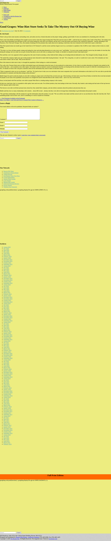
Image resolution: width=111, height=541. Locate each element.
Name (2, 122)
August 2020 (7, 359)
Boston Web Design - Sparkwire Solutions (27, 537)
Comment (3, 119)
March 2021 (6, 349)
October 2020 (7, 356)
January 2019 (7, 389)
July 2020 (6, 361)
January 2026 (7, 258)
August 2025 (7, 266)
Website (2, 128)
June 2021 (6, 344)
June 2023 (6, 306)
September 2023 (7, 302)
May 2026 (6, 252)
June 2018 (6, 400)
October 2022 (7, 319)
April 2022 (6, 328)
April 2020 (6, 366)
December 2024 (7, 278)
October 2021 (7, 338)
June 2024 (6, 288)
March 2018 (6, 405)
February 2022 (7, 331)
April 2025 (6, 272)
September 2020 (7, 358)
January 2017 (7, 427)
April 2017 (6, 422)
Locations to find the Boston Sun (12, 16)
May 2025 (6, 270)
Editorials (6, 8)
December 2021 (7, 334)
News (5, 7)
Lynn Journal (7, 180)
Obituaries (6, 12)
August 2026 (7, 247)
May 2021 (6, 345)
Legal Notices (7, 18)
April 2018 (6, 403)
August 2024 (7, 284)
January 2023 (7, 314)
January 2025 (7, 277)
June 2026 (6, 250)
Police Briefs (6, 10)
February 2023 (7, 313)
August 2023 (7, 303)
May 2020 (6, 364)
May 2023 (6, 308)
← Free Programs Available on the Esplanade (12, 98)
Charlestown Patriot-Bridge (10, 173)
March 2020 (6, 367)
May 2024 (6, 289)
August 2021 (7, 341)
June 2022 (6, 325)
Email (2, 125)
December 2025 (7, 259)
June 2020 (6, 363)
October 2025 (7, 263)
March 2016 (6, 442)
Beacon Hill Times (8, 171)
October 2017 (7, 413)
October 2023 (7, 300)
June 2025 (6, 269)
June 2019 (6, 381)
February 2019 (7, 388)
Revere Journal (7, 185)
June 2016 (6, 438)
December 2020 (7, 353)
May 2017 (6, 421)
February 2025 (7, 275)
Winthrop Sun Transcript (10, 187)
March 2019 (6, 386)
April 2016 (6, 441)
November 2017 (7, 411)
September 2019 (7, 377)
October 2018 (7, 394)
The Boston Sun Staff (8, 31)
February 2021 (7, 350)
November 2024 (7, 280)
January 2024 (7, 295)
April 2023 (6, 309)
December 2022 (7, 316)
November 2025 (7, 261)
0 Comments (27, 31)
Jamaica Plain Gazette (9, 179)
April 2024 (6, 291)
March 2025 (6, 273)
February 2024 (7, 294)
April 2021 (6, 347)
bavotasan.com (53, 539)
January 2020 (7, 370)
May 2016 (6, 439)
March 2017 (6, 424)
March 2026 (6, 255)
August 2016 (7, 435)
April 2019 (6, 385)
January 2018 (7, 408)
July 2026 (6, 248)
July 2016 (6, 436)
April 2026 (6, 253)
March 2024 (6, 292)
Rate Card (6, 14)
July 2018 (6, 399)
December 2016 (7, 428)
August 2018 (7, 397)
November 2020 (7, 355)
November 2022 (7, 317)
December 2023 (7, 297)
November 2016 (7, 430)
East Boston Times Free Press (11, 176)
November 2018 (7, 392)
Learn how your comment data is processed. (33, 135)
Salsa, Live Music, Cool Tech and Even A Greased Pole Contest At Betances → (22, 100)
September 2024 (7, 283)
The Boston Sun (4, 2)
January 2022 (7, 333)
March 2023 (6, 311)
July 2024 (6, 286)
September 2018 (7, 395)
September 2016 (7, 433)
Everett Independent (8, 177)
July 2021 (6, 342)
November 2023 (7, 298)
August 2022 (7, 322)
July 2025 (6, 267)
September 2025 (7, 264)
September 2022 (7, 320)
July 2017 (6, 417)
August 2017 (7, 416)
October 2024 (7, 281)
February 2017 (7, 425)
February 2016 (7, 444)
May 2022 (6, 327)
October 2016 (7, 431)
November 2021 (7, 336)
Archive (5, 19)
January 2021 (7, 352)
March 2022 (6, 330)
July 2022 (6, 324)
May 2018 (6, 402)
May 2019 (6, 383)
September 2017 (7, 414)
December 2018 (7, 391)
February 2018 (7, 406)
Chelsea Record (7, 174)
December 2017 (7, 410)
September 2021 (7, 339)
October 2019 (7, 375)
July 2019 (6, 380)
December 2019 (7, 372)
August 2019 (7, 378)
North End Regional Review (11, 184)
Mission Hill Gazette (9, 182)
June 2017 (6, 419)
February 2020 (7, 369)
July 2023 (6, 305)
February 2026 (7, 256)
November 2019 (7, 374)
